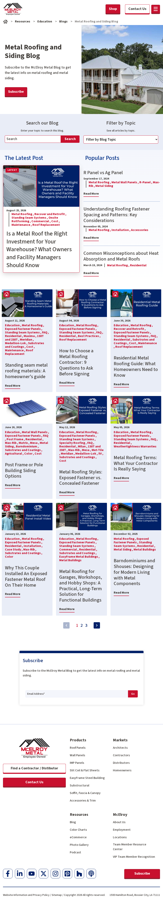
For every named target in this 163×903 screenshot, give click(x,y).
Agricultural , (14, 453)
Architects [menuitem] (120, 748)
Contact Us (34, 782)
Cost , (55, 221)
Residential (138, 265)
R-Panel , (146, 182)
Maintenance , (22, 225)
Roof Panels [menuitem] (77, 748)
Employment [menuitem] (122, 830)
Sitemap (57, 895)
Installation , (121, 230)
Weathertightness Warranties (135, 446)
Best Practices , (89, 336)
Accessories (139, 230)
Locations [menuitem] (120, 837)
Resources (22, 21)
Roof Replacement (46, 225)
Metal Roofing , (23, 214)
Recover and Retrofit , (50, 214)
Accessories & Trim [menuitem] (83, 800)
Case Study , (14, 549)
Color (9, 556)
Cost (38, 453)
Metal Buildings (70, 560)
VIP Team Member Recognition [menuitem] (134, 857)
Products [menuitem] (78, 740)
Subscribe (142, 873)
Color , (29, 453)
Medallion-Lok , (16, 343)
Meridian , (27, 339)
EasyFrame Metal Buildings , (79, 556)
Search (70, 138)
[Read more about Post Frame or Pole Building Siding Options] (27, 410)
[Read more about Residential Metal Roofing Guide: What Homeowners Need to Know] (136, 303)
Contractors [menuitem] (121, 755)
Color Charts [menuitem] (78, 830)
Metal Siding (104, 186)
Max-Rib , (12, 443)
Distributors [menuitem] (121, 763)
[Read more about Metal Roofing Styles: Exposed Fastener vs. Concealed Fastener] (81, 410)
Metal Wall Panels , (125, 182)
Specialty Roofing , (73, 443)
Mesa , (35, 443)
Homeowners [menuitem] (122, 770)
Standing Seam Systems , (30, 217)
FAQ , (45, 332)
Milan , (83, 446)
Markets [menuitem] (120, 740)
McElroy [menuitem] (120, 814)
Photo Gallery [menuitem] (79, 845)
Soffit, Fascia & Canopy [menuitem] (85, 793)
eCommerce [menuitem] (78, 837)
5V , (100, 453)
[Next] (97, 625)
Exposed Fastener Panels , (23, 329)
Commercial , (41, 221)
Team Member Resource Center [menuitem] (129, 846)
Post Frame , (16, 439)
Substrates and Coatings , (24, 345)
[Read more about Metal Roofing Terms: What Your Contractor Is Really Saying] (136, 410)
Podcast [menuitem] (75, 852)
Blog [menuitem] (73, 822)
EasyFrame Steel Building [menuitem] (87, 778)
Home (5, 21)
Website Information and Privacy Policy (26, 895)
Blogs (63, 21)
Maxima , (30, 336)
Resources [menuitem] (79, 814)
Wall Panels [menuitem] (77, 755)
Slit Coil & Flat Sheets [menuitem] (84, 770)
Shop (113, 8)
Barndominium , (27, 446)
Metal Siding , (124, 549)
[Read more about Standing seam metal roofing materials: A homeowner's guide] (27, 303)
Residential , (14, 336)
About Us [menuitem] (119, 822)
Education (44, 21)
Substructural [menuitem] (79, 785)
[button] (155, 9)
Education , (13, 325)
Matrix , (24, 443)
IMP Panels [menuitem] (77, 763)
